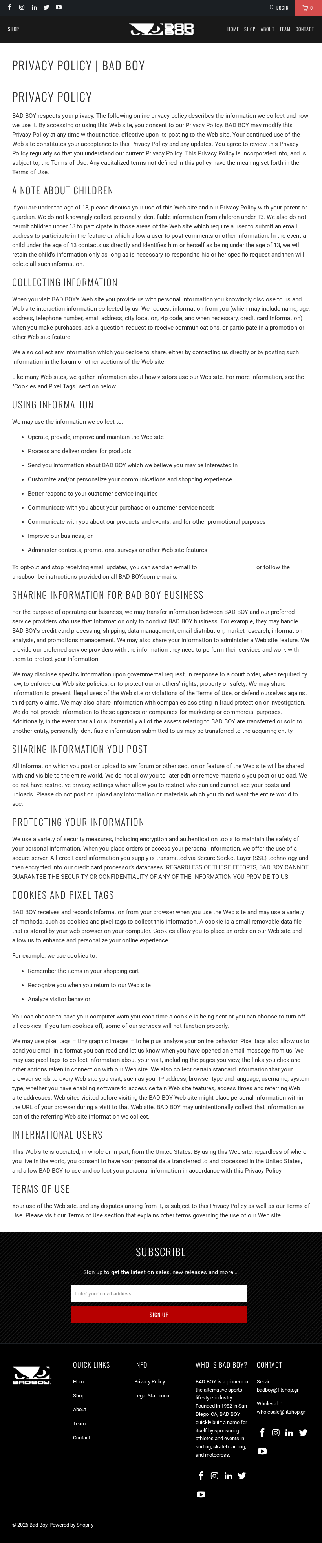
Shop (78, 1396)
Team (79, 1423)
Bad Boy (38, 1525)
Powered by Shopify (71, 1525)
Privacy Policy (149, 1382)
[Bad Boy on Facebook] (9, 7)
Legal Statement (152, 1396)
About (79, 1409)
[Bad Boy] (161, 29)
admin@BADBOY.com (227, 567)
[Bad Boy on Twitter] (46, 7)
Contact (81, 1438)
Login (282, 7)
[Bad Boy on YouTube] (58, 7)
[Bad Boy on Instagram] (21, 7)
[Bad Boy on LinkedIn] (34, 7)
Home (79, 1382)
